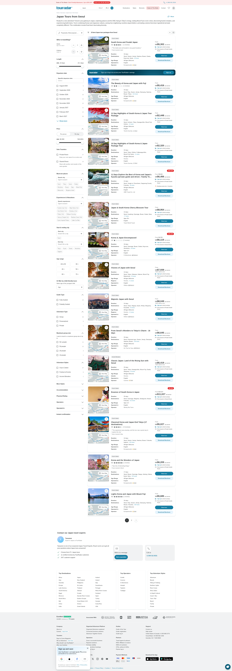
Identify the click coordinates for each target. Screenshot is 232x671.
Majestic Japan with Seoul (122, 299)
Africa (60, 577)
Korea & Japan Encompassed (123, 238)
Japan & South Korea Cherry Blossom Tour (129, 208)
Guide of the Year (121, 629)
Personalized (63, 321)
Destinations (126, 8)
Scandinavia (98, 585)
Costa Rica (98, 603)
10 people (62, 355)
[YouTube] (107, 659)
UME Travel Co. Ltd (129, 192)
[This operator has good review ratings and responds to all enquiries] (135, 131)
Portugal (97, 588)
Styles (134, 8)
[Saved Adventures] (169, 8)
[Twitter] (93, 659)
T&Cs (78, 665)
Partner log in (120, 649)
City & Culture (63, 367)
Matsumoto (60, 190)
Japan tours (69, 12)
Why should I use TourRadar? (65, 643)
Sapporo (60, 251)
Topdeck (122, 588)
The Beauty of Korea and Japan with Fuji (128, 83)
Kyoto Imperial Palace (63, 220)
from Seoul (75, 12)
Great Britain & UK (82, 601)
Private (61, 325)
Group (61, 317)
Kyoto (70, 184)
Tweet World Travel (129, 223)
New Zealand (81, 580)
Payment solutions (91, 642)
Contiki (122, 577)
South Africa (62, 598)
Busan (67, 187)
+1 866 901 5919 (171, 2)
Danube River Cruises (83, 596)
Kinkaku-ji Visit (73, 211)
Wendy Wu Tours (128, 407)
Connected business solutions (94, 631)
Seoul (59, 184)
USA (96, 606)
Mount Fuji (79, 187)
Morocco (61, 596)
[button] (164, 47)
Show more (63, 121)
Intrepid (122, 585)
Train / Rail (153, 598)
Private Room (63, 154)
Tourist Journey (128, 131)
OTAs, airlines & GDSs (122, 647)
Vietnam (79, 590)
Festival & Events (65, 372)
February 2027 (64, 112)
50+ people (63, 342)
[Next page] (136, 520)
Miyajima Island (70, 190)
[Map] (173, 32)
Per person (63, 134)
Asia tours (62, 12)
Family (152, 603)
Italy (96, 582)
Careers (62, 631)
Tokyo (64, 184)
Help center (149, 631)
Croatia (79, 593)
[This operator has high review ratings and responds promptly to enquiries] (134, 65)
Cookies (107, 668)
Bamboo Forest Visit (76, 217)
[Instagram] (97, 659)
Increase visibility (91, 645)
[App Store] (152, 659)
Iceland (97, 577)
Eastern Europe (81, 598)
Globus (126, 285)
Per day (77, 134)
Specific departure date (65, 78)
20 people (62, 351)
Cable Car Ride (76, 220)
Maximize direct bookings (93, 647)
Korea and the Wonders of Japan (125, 460)
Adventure (153, 577)
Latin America (63, 588)
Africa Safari (153, 590)
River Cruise (153, 588)
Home (58, 12)
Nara (72, 187)
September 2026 (64, 90)
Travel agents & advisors (123, 640)
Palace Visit (61, 214)
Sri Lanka (80, 585)
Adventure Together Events (94, 633)
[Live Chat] (228, 667)
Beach (152, 601)
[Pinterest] (102, 659)
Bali (60, 601)
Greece (79, 603)
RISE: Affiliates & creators (123, 642)
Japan (79, 577)
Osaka (76, 184)
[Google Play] (166, 659)
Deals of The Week (152, 8)
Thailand (79, 588)
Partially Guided (64, 304)
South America (63, 590)
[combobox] (70, 180)
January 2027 (63, 107)
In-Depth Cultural (155, 593)
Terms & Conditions (117, 668)
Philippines (80, 582)
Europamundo (128, 65)
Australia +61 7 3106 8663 (153, 638)
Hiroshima (60, 187)
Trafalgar (123, 590)
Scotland (97, 593)
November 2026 (64, 99)
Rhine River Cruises (101, 590)
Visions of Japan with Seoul (123, 268)
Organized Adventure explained (95, 629)
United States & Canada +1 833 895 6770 (158, 633)
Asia (60, 580)
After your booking (62, 645)
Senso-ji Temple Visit (63, 217)
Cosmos (126, 380)
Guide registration (121, 631)
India (60, 606)
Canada (97, 601)
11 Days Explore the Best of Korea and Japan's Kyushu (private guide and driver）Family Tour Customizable (131, 177)
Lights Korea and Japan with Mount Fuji (128, 494)
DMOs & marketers (121, 645)
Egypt (60, 593)
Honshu (126, 158)
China (60, 603)
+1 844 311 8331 (151, 555)
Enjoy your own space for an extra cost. (70, 157)
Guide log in (119, 633)
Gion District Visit (62, 211)
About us (59, 629)
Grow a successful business (94, 640)
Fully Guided (63, 300)
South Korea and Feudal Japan (124, 42)
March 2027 (63, 116)
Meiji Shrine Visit (74, 208)
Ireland (97, 580)
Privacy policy (83, 665)
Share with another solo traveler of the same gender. (70, 165)
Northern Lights (154, 585)
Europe (61, 585)
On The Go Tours (129, 348)
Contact (163, 8)
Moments (141, 8)
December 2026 (64, 103)
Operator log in (90, 649)
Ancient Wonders (65, 376)
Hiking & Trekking (155, 582)
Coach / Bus (153, 596)
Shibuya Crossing (71, 214)
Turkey (97, 598)
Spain (97, 596)
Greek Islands (81, 606)
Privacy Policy (99, 668)
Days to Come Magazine (64, 638)
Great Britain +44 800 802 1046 (155, 636)
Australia (61, 582)
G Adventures (127, 255)
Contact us (149, 629)
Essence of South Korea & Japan (125, 392)
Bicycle (152, 580)
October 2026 (63, 94)
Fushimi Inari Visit (62, 208)
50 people (62, 346)
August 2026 (63, 86)
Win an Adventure (65, 640)
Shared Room (63, 161)
